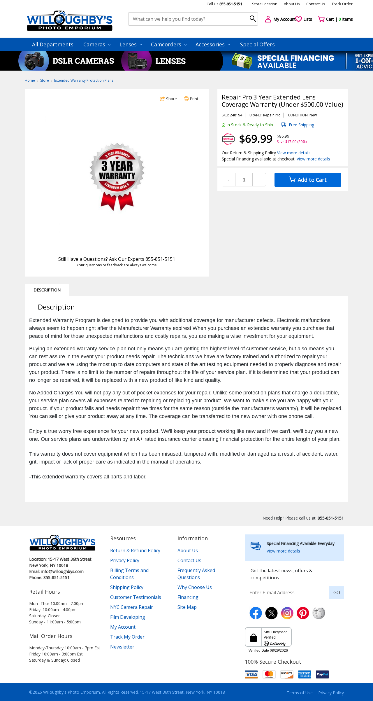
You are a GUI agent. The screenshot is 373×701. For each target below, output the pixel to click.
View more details (294, 152)
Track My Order (127, 637)
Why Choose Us (194, 587)
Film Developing (127, 617)
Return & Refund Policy (135, 550)
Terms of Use (300, 692)
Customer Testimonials (135, 597)
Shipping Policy (126, 587)
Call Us (224, 3)
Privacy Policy (124, 560)
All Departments (52, 44)
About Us (292, 3)
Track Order (342, 3)
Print (193, 99)
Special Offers (257, 44)
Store (44, 80)
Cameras (95, 44)
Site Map (187, 607)
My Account (123, 627)
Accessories (211, 44)
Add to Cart (311, 179)
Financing (187, 597)
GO (336, 592)
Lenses (128, 44)
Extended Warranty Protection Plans (83, 80)
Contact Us (315, 3)
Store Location (264, 3)
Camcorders (167, 44)
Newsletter (122, 647)
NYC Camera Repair (131, 607)
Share (171, 99)
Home (30, 80)
